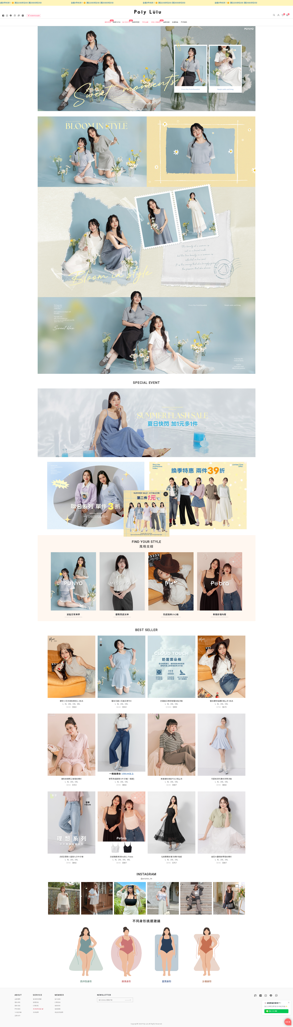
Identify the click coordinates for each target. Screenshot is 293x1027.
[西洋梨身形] (86, 951)
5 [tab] (152, 109)
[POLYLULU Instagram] (266, 995)
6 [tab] (155, 109)
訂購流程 (36, 1006)
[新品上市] (146, 202)
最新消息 (17, 1006)
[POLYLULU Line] (271, 995)
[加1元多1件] (146, 68)
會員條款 (57, 1006)
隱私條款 (17, 1002)
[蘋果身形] (126, 951)
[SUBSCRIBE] (130, 1000)
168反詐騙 (18, 1012)
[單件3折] (92, 495)
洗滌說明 (36, 1012)
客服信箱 (36, 1002)
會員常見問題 (37, 999)
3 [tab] (145, 109)
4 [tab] (148, 109)
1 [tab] (138, 109)
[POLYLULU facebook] (260, 995)
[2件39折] (200, 495)
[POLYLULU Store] (255, 995)
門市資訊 (17, 1009)
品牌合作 (17, 1016)
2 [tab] (141, 109)
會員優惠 (57, 1009)
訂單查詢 (57, 1002)
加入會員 (57, 999)
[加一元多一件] (146, 424)
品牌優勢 (17, 999)
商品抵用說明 (59, 1012)
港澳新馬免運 (37, 1009)
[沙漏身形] (207, 951)
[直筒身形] (167, 951)
